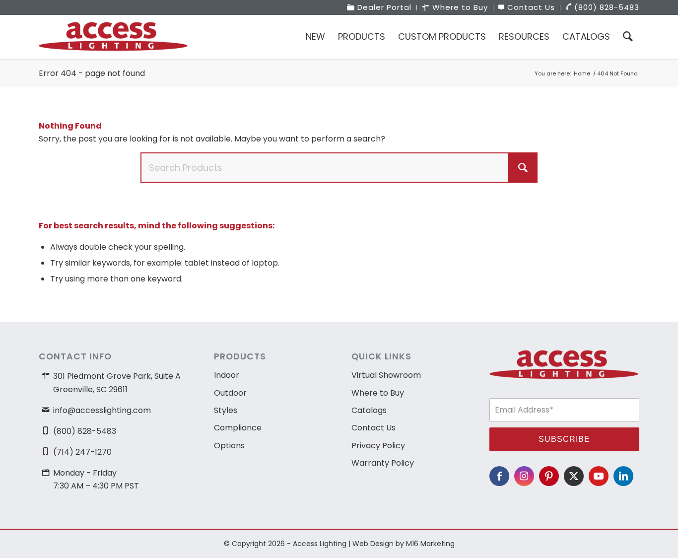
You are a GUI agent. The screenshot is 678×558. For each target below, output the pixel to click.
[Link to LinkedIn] (623, 476)
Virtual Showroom (386, 375)
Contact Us (373, 427)
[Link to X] (574, 476)
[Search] (627, 36)
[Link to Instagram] (524, 476)
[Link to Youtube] (599, 476)
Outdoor (230, 393)
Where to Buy (377, 393)
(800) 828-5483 (84, 431)
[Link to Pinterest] (549, 476)
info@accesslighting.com (102, 410)
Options (229, 445)
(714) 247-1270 (82, 452)
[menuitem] (379, 7)
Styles (225, 410)
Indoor (226, 375)
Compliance (238, 427)
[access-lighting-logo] (113, 36)
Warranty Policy (382, 463)
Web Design (373, 544)
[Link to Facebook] (499, 476)
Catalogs (369, 410)
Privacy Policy (378, 445)
